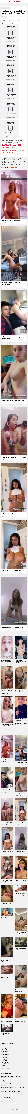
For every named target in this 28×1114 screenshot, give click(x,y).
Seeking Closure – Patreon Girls (11, 220)
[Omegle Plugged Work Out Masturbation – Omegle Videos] (7, 677)
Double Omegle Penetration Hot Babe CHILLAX (20, 662)
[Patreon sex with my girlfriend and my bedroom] (7, 947)
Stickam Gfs (5, 1065)
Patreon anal (6, 158)
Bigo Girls (4, 1046)
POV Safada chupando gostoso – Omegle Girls (12, 1087)
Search (25, 1101)
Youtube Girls (5, 1068)
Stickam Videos (6, 1066)
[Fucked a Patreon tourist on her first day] (7, 969)
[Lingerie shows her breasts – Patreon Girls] (21, 1006)
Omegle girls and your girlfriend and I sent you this (13, 1080)
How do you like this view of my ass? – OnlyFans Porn (7, 726)
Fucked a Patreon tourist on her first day (7, 976)
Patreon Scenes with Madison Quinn (12, 400)
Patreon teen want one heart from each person (21, 894)
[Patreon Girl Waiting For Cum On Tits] (21, 919)
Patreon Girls (14, 167)
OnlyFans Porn (5, 1057)
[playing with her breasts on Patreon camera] (21, 976)
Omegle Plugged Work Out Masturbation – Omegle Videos (6, 692)
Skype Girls (4, 1060)
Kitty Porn (4, 1048)
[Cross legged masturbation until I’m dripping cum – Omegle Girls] (21, 707)
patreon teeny (16, 164)
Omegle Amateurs (6, 1050)
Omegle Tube (5, 1054)
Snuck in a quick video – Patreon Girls (21, 948)
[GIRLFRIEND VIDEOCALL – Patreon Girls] (14, 431)
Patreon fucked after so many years (12, 514)
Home (14, 1112)
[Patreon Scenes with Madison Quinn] (14, 372)
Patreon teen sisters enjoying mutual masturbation (13, 337)
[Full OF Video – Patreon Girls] (7, 912)
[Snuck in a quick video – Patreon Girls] (21, 942)
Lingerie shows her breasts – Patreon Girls (20, 1020)
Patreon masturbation (18, 161)
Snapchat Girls (5, 1063)
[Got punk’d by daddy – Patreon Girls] (7, 867)
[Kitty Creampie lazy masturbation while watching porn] (7, 647)
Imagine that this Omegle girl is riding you (11, 1076)
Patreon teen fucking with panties (6, 904)
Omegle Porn (5, 1053)
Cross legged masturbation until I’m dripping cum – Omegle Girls (21, 722)
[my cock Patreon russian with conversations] (14, 253)
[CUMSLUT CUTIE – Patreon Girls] (7, 1027)
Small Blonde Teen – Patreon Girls (12, 627)
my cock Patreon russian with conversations (10, 283)
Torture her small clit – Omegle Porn (20, 691)
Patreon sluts (6, 164)
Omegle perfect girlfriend (7, 1083)
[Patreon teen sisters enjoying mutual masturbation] (14, 312)
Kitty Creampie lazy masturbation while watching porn (6, 662)
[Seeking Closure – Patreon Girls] (14, 194)
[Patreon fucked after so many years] (14, 487)
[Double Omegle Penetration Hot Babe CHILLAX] (21, 647)
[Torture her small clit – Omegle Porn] (21, 677)
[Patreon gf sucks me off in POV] (14, 544)
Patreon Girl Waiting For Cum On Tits (21, 933)
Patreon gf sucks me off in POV (11, 570)
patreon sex (15, 162)
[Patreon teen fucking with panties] (7, 893)
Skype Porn (5, 1062)
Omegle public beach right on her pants (10, 1091)
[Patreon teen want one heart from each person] (21, 888)
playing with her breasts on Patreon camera (21, 990)
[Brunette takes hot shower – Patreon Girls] (7, 1006)
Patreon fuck (18, 159)
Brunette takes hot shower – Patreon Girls (6, 1020)
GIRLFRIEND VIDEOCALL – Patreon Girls (13, 457)
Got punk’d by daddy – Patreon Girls (6, 881)
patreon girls (6, 161)
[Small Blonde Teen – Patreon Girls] (14, 601)
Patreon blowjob (16, 158)
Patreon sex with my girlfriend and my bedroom (6, 960)
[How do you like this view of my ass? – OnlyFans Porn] (7, 709)
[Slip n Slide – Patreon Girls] (21, 867)
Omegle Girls (5, 1051)
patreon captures (7, 159)
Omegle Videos (5, 1056)
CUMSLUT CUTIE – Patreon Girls (5, 1033)
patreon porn (6, 162)
